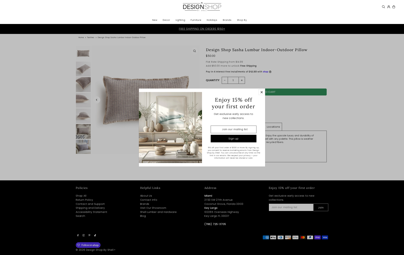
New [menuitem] (154, 20)
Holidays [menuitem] (212, 20)
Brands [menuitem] (227, 20)
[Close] (261, 92)
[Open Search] (383, 6)
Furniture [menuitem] (196, 20)
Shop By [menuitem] (242, 20)
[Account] (388, 6)
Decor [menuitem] (166, 20)
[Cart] (393, 6)
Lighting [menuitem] (180, 20)
